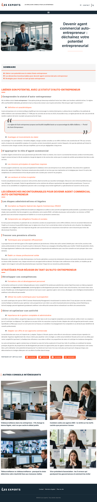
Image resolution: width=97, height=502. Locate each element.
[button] (93, 5)
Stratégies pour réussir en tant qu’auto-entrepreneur (25, 78)
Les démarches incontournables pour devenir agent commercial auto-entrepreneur (36, 76)
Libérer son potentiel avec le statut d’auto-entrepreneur (26, 73)
